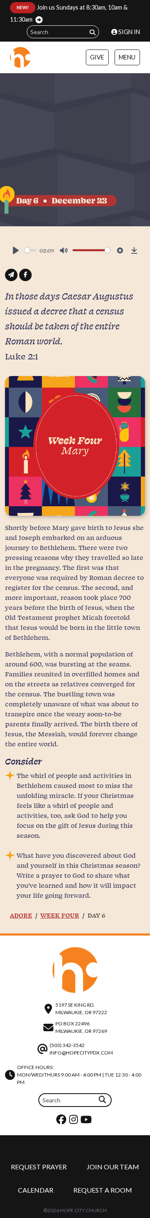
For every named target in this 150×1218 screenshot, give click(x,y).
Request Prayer (39, 1167)
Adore (21, 915)
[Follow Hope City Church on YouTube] (87, 1121)
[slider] (30, 250)
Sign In (128, 31)
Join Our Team (113, 1167)
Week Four (59, 915)
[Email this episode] (11, 275)
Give (97, 57)
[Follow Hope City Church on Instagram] (74, 1121)
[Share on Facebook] (25, 275)
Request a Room (102, 1190)
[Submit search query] (92, 32)
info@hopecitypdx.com (81, 1053)
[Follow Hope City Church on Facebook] (62, 1121)
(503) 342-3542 (67, 1045)
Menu (127, 57)
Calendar (35, 1190)
